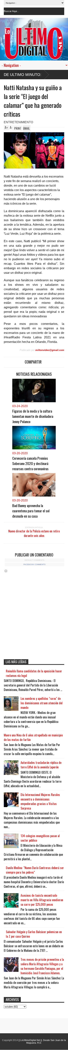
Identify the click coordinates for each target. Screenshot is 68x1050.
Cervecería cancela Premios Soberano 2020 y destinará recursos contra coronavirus (30, 463)
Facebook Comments (34, 564)
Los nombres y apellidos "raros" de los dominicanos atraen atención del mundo (42, 703)
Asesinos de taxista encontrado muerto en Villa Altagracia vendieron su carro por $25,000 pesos (42, 900)
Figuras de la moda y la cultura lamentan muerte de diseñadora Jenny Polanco (32, 416)
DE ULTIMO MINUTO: (22, 75)
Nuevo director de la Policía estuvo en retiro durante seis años (34, 533)
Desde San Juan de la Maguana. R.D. (46, 1041)
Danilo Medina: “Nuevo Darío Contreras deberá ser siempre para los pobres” (35, 870)
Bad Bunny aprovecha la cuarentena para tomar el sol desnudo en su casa (30, 511)
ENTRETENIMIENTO (18, 122)
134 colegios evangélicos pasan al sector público (40, 838)
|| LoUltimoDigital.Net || (30, 1040)
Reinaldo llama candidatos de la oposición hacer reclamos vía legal (34, 673)
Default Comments (34, 560)
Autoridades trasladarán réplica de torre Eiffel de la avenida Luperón (41, 764)
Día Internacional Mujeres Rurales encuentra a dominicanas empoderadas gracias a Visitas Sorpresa (40, 801)
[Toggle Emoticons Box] (6, 571)
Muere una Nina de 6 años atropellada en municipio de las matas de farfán (33, 737)
